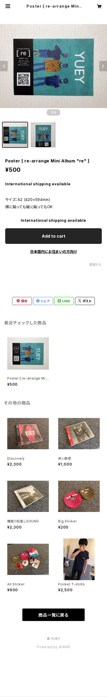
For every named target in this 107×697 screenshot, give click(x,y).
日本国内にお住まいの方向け (53, 251)
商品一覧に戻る (53, 615)
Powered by (48, 647)
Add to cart (53, 236)
